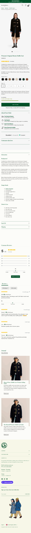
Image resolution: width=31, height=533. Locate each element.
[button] (13, 51)
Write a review (15, 276)
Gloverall (9, 526)
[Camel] (9, 79)
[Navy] (20, 79)
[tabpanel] (15, 314)
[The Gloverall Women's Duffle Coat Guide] (15, 412)
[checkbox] (13, 288)
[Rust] (27, 79)
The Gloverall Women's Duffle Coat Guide (14, 424)
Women (6, 8)
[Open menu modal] (25, 5)
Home (2, 8)
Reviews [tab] (5, 284)
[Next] (25, 1)
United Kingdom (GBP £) (12, 524)
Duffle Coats (12, 8)
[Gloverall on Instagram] (5, 479)
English (2, 524)
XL (18, 86)
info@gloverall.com (8, 465)
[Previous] (5, 1)
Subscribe (27, 494)
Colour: (4, 76)
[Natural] (16, 79)
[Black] (2, 79)
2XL (23, 86)
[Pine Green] (23, 79)
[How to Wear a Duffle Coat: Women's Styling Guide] (15, 370)
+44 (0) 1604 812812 (7, 466)
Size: (3, 83)
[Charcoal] (13, 79)
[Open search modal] (22, 5)
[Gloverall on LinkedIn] (7, 479)
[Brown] (6, 79)
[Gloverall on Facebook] (2, 479)
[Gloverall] (4, 5)
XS (3, 86)
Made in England (9, 188)
